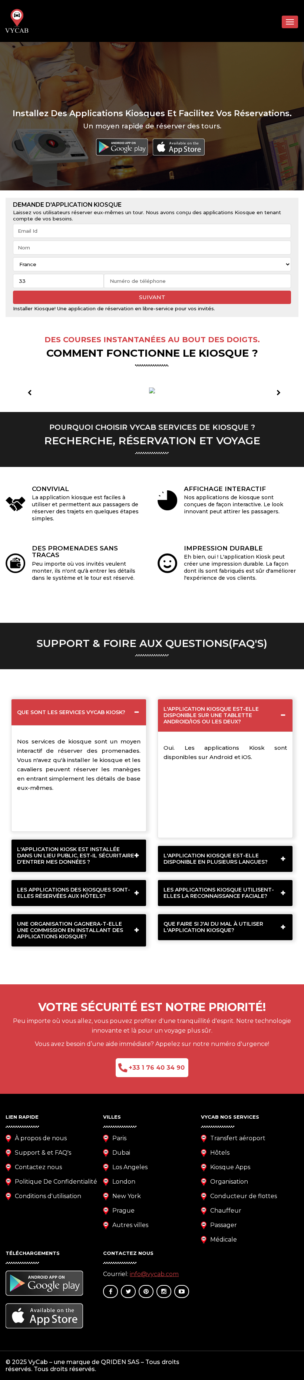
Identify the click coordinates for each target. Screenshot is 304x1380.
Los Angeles (130, 1167)
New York (126, 1196)
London (123, 1181)
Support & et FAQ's (43, 1152)
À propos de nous (41, 1138)
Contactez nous (38, 1167)
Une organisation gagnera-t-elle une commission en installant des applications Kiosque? (70, 930)
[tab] (78, 712)
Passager (223, 1225)
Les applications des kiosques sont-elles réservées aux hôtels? (73, 892)
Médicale (223, 1239)
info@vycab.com (154, 1274)
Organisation (229, 1181)
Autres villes (130, 1225)
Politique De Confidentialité (56, 1181)
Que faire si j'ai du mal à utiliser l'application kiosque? (213, 926)
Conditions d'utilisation (48, 1196)
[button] (28, 390)
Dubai (121, 1152)
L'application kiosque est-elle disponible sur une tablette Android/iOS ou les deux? (211, 715)
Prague (123, 1210)
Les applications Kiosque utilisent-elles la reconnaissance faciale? (218, 892)
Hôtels (219, 1152)
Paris (119, 1138)
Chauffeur (225, 1210)
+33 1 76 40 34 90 (157, 1067)
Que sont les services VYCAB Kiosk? (71, 712)
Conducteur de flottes (243, 1196)
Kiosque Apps (230, 1167)
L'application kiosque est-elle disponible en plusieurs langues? (215, 858)
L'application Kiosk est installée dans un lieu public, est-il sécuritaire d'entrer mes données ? (75, 855)
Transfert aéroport (237, 1138)
